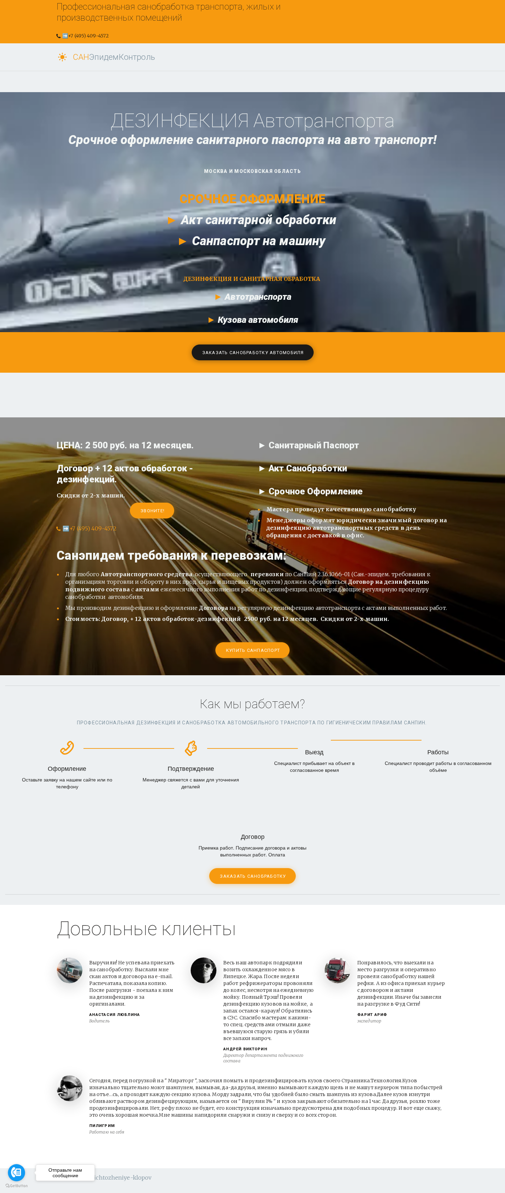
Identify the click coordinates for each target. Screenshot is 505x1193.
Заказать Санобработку (253, 876)
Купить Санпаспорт (253, 650)
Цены (263, 57)
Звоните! (153, 510)
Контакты (392, 57)
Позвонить (346, 57)
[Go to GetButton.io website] (16, 1186)
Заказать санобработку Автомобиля (253, 352)
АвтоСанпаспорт (215, 57)
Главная (161, 57)
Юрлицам (301, 57)
